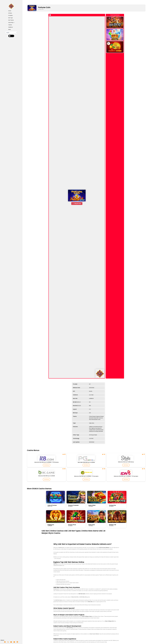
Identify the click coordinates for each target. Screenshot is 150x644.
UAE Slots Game (81, 593)
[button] (77, 195)
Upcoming (10, 22)
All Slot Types (75, 531)
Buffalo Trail (112, 524)
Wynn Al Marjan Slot (109, 621)
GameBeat (70, 506)
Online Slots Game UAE (92, 531)
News (9, 29)
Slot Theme (11, 20)
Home (9, 10)
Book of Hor (92, 524)
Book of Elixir (92, 505)
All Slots (10, 13)
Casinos (10, 24)
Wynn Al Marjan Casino (87, 616)
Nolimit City (50, 506)
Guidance (10, 27)
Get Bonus (46, 465)
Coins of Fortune (52, 505)
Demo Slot (90, 601)
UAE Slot (45, 531)
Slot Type (10, 17)
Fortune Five (112, 505)
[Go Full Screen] (50, 15)
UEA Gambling (70, 627)
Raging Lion (51, 524)
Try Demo (115, 22)
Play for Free (77, 203)
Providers (10, 15)
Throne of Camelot (73, 505)
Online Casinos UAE (59, 531)
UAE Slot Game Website (104, 547)
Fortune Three (72, 524)
